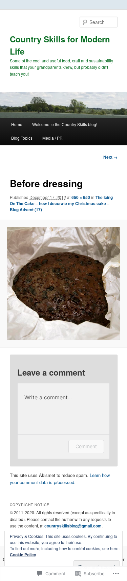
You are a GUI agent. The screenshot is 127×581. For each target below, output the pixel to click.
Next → (110, 157)
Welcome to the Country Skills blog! (64, 124)
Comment (86, 446)
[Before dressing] (63, 283)
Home (16, 124)
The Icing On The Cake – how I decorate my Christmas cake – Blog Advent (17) (61, 203)
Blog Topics (22, 138)
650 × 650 (80, 197)
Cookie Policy (23, 555)
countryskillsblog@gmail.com (73, 526)
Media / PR (52, 138)
